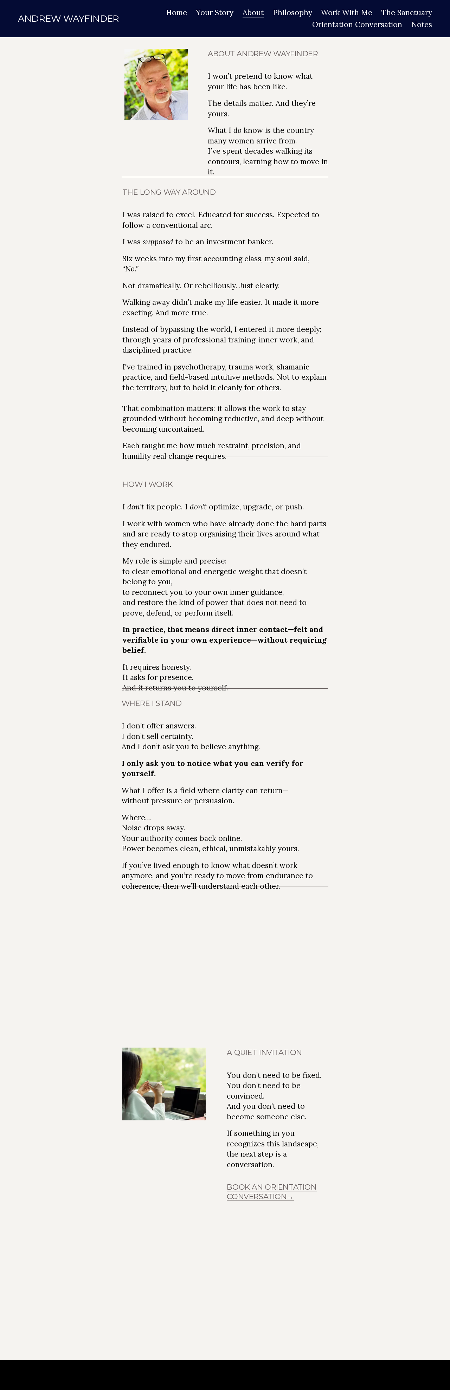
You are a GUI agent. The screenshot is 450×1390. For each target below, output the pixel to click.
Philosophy (292, 12)
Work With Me (346, 12)
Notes (421, 24)
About (253, 12)
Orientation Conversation (357, 24)
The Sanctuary (406, 12)
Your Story (214, 12)
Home (176, 12)
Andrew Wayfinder (68, 18)
